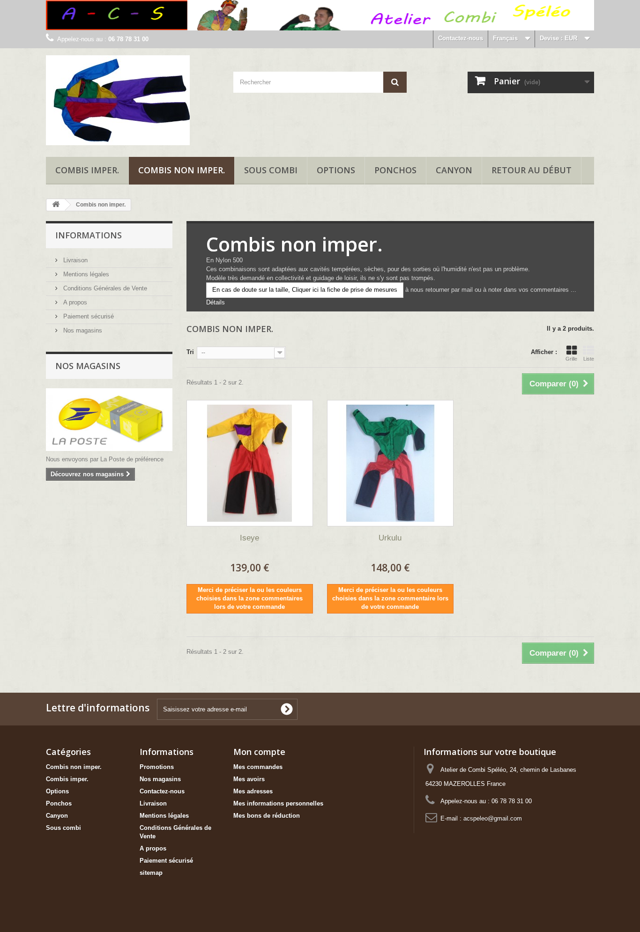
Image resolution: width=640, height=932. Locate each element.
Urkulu (390, 537)
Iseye (249, 537)
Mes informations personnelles (278, 803)
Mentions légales (85, 274)
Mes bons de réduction (266, 815)
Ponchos (395, 170)
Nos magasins (81, 330)
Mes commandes (258, 766)
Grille (571, 359)
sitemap (151, 872)
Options (336, 170)
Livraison (74, 260)
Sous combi (271, 170)
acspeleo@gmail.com (492, 818)
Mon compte (259, 751)
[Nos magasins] (109, 419)
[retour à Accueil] (56, 205)
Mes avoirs (249, 779)
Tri (190, 351)
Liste (588, 359)
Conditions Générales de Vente (104, 288)
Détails (215, 302)
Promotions (157, 766)
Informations (88, 235)
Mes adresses (253, 791)
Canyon (454, 170)
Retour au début (531, 170)
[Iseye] (249, 463)
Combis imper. (87, 170)
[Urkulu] (390, 463)
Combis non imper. (181, 170)
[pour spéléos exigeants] (320, 15)
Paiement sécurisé (87, 316)
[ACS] (132, 100)
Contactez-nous (460, 38)
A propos (74, 302)
